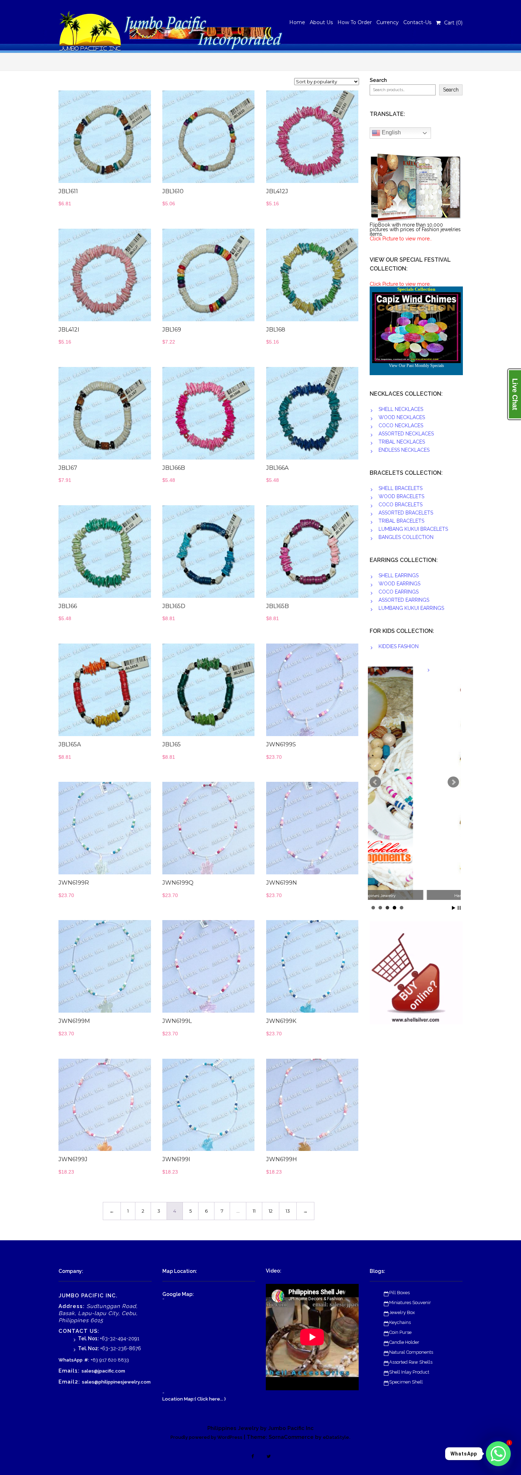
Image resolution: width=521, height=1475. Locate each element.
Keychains (400, 1322)
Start (453, 908)
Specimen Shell (406, 1382)
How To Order (354, 22)
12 (271, 1211)
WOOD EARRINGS (399, 583)
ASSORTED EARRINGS (404, 600)
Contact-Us (417, 22)
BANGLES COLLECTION (406, 537)
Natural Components (411, 1352)
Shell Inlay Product (409, 1372)
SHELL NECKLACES (401, 409)
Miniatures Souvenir (410, 1302)
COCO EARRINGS (399, 592)
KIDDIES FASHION (399, 646)
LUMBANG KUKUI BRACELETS (413, 529)
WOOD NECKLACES (402, 417)
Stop (459, 908)
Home (297, 22)
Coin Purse (400, 1332)
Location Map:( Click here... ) (194, 1399)
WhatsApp (70, 1360)
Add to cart (120, 140)
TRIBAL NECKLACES (402, 442)
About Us (321, 22)
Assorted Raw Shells (410, 1362)
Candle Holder (404, 1342)
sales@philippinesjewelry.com (116, 1382)
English (390, 132)
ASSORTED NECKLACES (406, 433)
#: (86, 1360)
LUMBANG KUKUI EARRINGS (411, 608)
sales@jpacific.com (103, 1371)
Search (378, 80)
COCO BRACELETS (400, 504)
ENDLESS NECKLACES (404, 450)
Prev (375, 782)
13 (288, 1211)
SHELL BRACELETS (400, 488)
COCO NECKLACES (401, 425)
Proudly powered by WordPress (206, 1437)
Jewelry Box (402, 1312)
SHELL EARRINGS (399, 575)
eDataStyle (336, 1437)
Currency (387, 22)
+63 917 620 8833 (110, 1360)
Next (453, 782)
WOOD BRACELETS (401, 496)
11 (254, 1211)
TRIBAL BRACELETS (401, 521)
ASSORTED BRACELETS (406, 513)
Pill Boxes (399, 1292)
